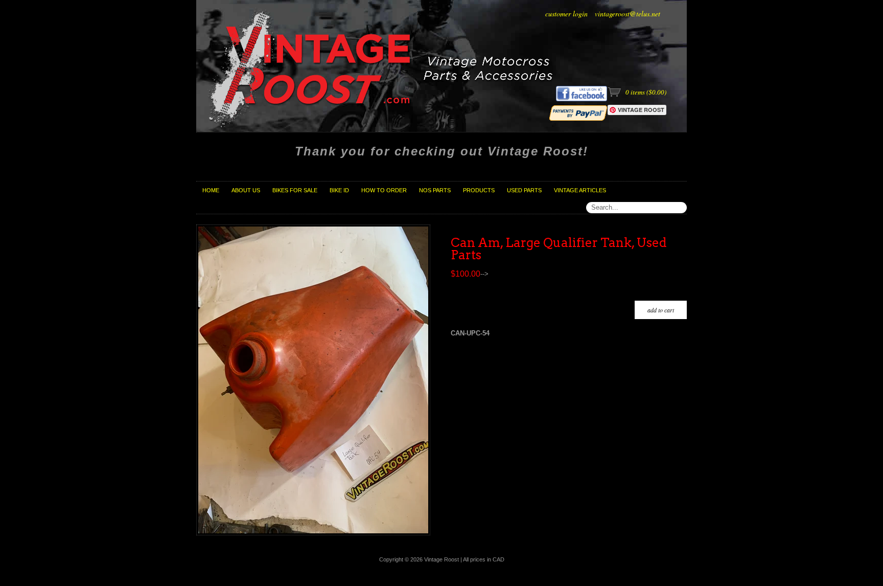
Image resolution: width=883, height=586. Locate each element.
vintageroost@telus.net (627, 13)
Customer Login (566, 13)
